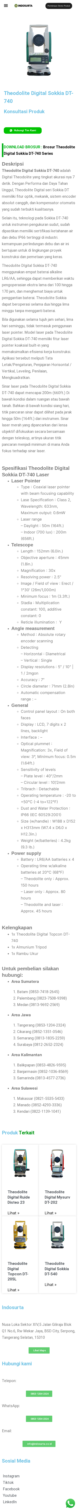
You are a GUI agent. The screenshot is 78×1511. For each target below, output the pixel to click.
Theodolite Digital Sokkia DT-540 (57, 1268)
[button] (6, 5)
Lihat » (14, 1213)
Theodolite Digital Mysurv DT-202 (57, 1197)
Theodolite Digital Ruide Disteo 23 (19, 1197)
